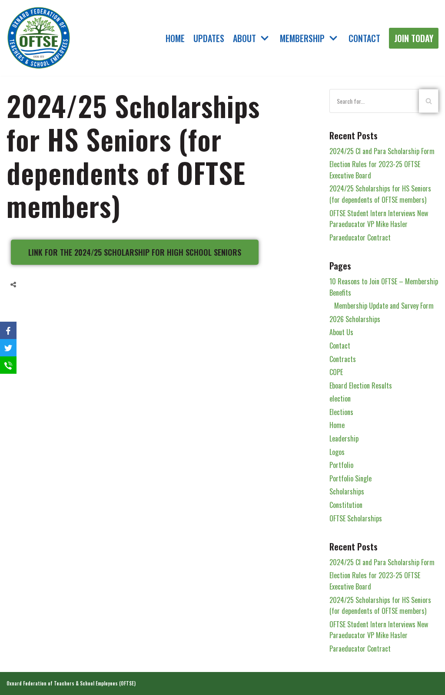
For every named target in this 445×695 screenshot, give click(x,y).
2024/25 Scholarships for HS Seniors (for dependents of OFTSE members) (380, 194)
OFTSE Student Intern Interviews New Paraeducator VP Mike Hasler (378, 219)
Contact (364, 38)
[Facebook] (32, 284)
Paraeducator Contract (360, 237)
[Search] (428, 101)
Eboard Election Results (360, 385)
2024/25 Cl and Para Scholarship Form (382, 151)
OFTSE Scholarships (355, 518)
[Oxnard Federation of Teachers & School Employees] (39, 38)
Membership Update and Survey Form (384, 305)
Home (175, 38)
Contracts (342, 359)
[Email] (65, 284)
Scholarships (346, 491)
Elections (341, 412)
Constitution (345, 505)
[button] (135, 252)
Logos (337, 452)
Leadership (344, 438)
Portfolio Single (350, 478)
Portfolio (341, 465)
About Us (341, 332)
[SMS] (8, 365)
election (340, 398)
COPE (336, 372)
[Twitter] (48, 284)
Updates (208, 38)
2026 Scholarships (354, 319)
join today (413, 38)
